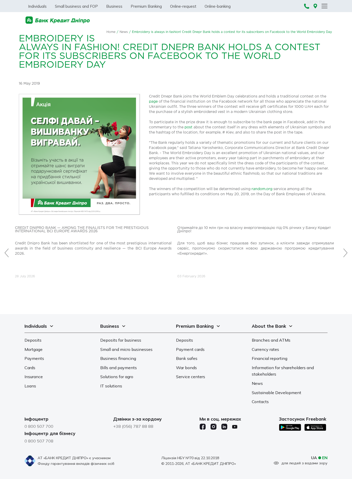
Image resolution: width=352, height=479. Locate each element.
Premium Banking (146, 6)
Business (114, 6)
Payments (34, 358)
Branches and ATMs (271, 340)
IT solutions (111, 385)
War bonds (186, 367)
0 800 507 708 (38, 440)
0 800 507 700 (38, 426)
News (124, 32)
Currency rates (265, 349)
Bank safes (186, 358)
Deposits (32, 340)
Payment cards (190, 349)
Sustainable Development (276, 392)
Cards (29, 367)
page (153, 101)
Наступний (345, 250)
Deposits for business (120, 340)
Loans (30, 385)
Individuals (37, 6)
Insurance (33, 376)
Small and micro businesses (126, 349)
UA (314, 457)
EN (325, 457)
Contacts (260, 401)
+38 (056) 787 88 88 (133, 426)
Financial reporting (269, 358)
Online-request (183, 6)
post (188, 127)
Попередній (7, 250)
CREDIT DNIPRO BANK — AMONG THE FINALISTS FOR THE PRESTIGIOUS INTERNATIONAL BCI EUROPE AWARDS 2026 (82, 229)
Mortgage (33, 349)
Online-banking (218, 6)
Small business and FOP (76, 6)
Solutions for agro (116, 376)
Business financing (118, 358)
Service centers (190, 376)
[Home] (57, 20)
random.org (262, 189)
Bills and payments (118, 367)
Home (110, 32)
